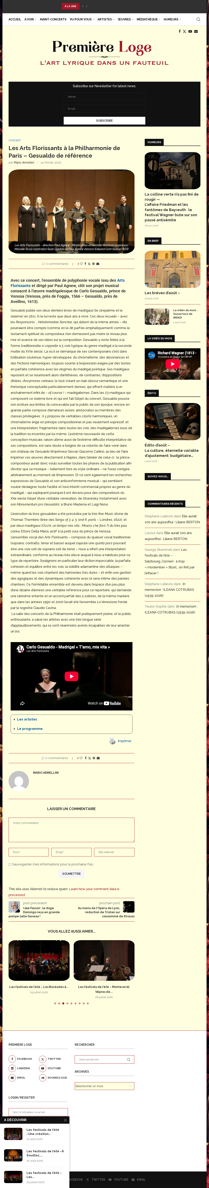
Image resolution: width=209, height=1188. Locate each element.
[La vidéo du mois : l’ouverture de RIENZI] (157, 316)
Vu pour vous (81, 19)
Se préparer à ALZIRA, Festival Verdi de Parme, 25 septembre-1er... (111, 6)
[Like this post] (81, 263)
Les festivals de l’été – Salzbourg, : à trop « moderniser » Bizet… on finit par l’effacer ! (170, 561)
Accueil (15, 19)
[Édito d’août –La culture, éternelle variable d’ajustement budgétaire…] (172, 421)
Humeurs (171, 19)
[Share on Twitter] (89, 264)
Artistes (105, 19)
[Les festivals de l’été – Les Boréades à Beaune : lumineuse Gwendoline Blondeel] (13, 1177)
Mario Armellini (24, 162)
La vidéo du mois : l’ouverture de (185, 314)
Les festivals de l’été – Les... (44, 1175)
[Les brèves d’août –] (172, 269)
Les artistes (27, 719)
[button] (82, 6)
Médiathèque (147, 19)
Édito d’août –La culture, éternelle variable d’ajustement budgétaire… (172, 450)
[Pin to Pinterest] (93, 263)
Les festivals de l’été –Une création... (43, 1132)
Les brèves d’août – (162, 293)
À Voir (29, 19)
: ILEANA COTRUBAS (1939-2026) (169, 590)
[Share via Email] (97, 263)
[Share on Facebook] (85, 263)
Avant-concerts (53, 19)
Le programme (30, 729)
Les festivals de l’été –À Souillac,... (45, 1153)
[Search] (198, 19)
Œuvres (124, 19)
